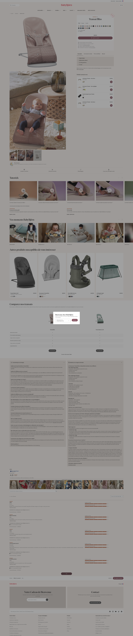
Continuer (75, 320)
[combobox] (63, 320)
